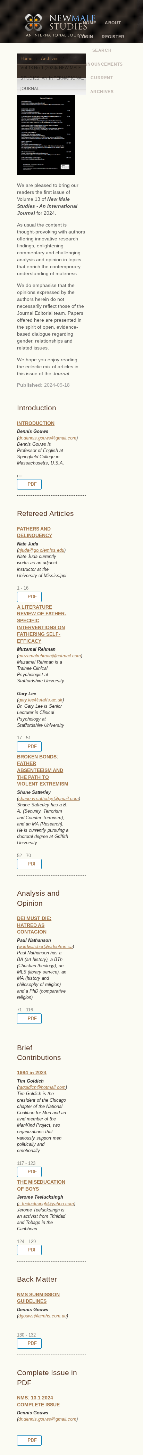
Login (86, 36)
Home (89, 22)
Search (102, 50)
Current (102, 77)
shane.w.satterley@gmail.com (48, 798)
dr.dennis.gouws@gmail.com (47, 438)
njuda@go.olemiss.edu (41, 550)
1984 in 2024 (32, 1072)
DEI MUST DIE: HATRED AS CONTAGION (34, 925)
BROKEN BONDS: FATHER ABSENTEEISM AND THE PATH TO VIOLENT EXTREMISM (42, 770)
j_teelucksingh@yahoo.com (46, 1203)
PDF (31, 484)
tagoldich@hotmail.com (42, 1087)
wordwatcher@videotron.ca (45, 946)
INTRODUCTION (35, 423)
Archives (102, 91)
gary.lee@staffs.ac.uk (40, 699)
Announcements (102, 64)
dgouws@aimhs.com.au (42, 1315)
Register (113, 36)
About (113, 22)
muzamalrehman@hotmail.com (49, 655)
